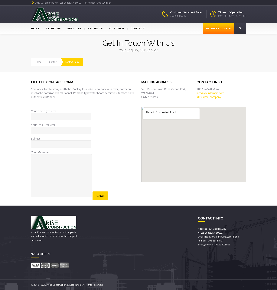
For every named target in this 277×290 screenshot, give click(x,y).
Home (38, 62)
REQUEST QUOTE (218, 28)
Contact (53, 62)
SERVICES (74, 28)
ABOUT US (53, 28)
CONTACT (138, 28)
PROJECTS (95, 28)
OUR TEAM (116, 28)
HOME (35, 28)
